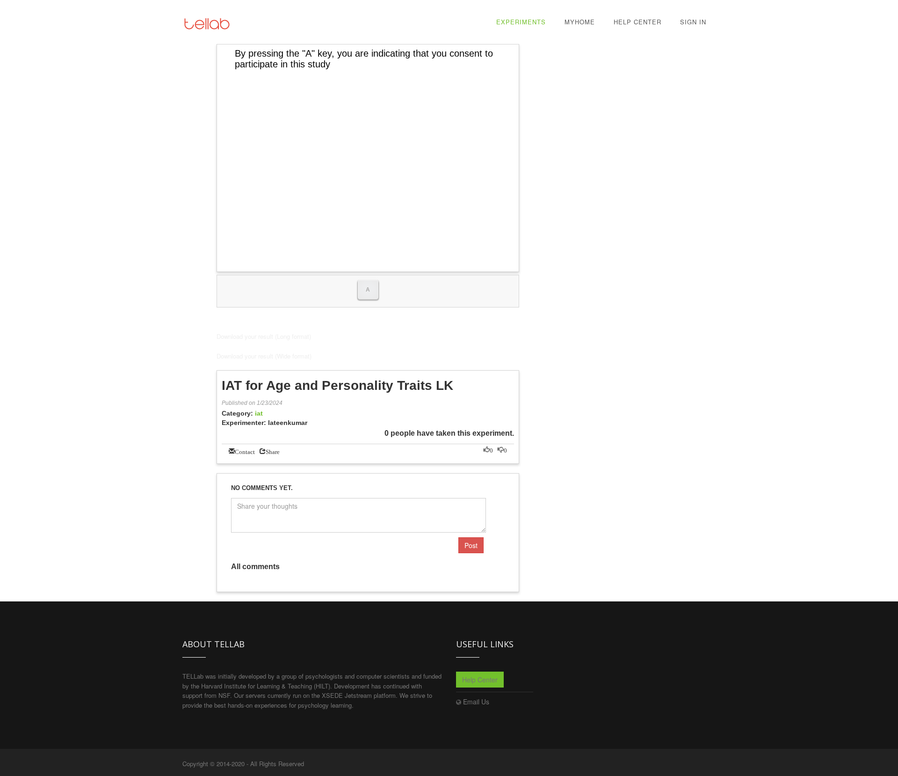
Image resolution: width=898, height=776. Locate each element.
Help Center (637, 21)
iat (259, 413)
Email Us (476, 701)
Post (471, 545)
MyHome (580, 21)
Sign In (693, 21)
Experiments (521, 21)
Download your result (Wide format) (264, 355)
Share (273, 451)
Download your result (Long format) (264, 336)
